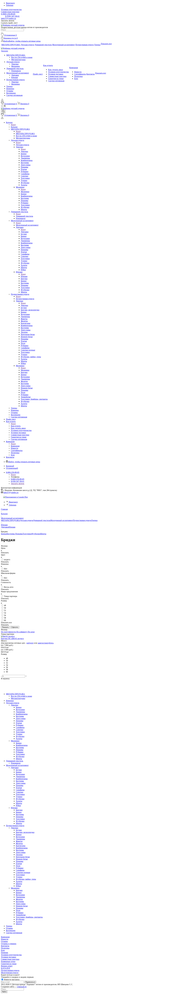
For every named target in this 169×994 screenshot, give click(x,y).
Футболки (36, 534)
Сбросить (14, 627)
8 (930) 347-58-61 (12, 16)
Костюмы (11, 534)
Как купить (16, 426)
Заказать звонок (17, 483)
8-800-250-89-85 (17, 479)
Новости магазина (11, 980)
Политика (5, 948)
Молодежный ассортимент (27, 225)
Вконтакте (10, 3)
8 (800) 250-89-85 (8, 14)
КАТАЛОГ (5, 968)
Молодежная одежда (9, 973)
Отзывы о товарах (8, 944)
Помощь (4, 952)
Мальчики (25, 192)
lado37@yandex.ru (8, 18)
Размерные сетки (8, 961)
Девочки (24, 151)
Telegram (9, 5)
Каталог (14, 127)
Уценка (94, 520)
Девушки (24, 232)
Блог (3, 950)
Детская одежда (22, 145)
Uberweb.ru (21, 987)
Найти (4, 992)
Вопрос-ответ (6, 966)
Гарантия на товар (8, 964)
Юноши (24, 276)
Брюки (4, 534)
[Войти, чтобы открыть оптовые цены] (2, 101)
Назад (13, 125)
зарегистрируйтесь (46, 643)
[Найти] (2, 32)
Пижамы (19, 534)
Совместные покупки (10, 959)
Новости (4, 939)
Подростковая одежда (25, 299)
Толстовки (27, 534)
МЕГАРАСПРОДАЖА (25, 134)
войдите (30, 643)
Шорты (43, 534)
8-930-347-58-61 (17, 481)
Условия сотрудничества (11, 955)
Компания (15, 446)
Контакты (5, 946)
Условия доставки (8, 957)
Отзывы (4, 941)
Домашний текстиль (24, 216)
